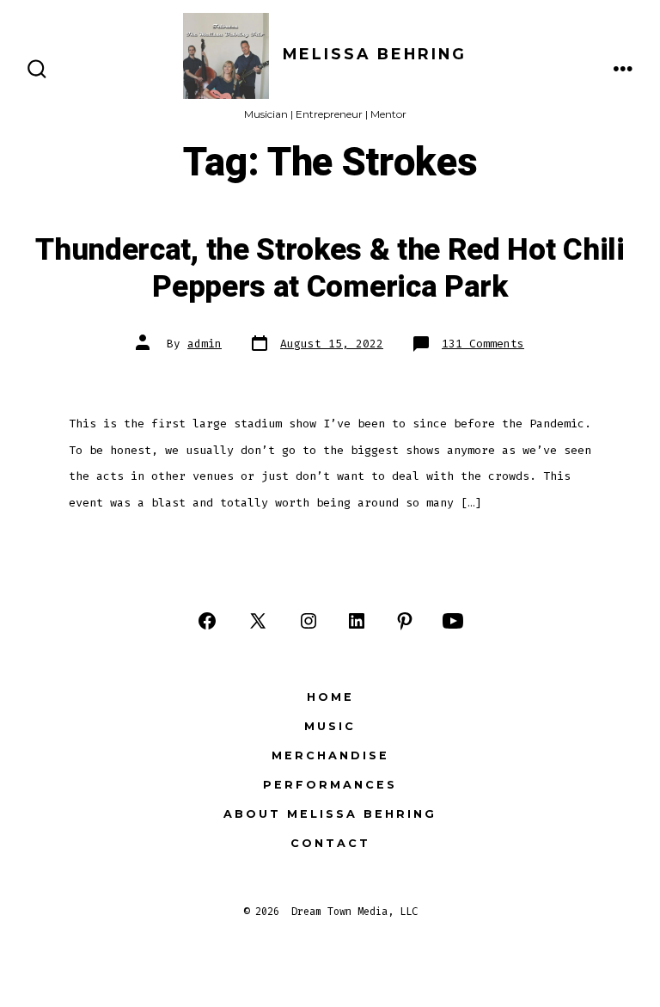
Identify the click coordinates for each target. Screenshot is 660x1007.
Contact (330, 843)
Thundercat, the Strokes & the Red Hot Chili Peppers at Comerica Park (329, 268)
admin (204, 343)
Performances (330, 784)
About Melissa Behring (330, 813)
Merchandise (330, 755)
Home (330, 697)
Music (330, 726)
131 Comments (483, 343)
